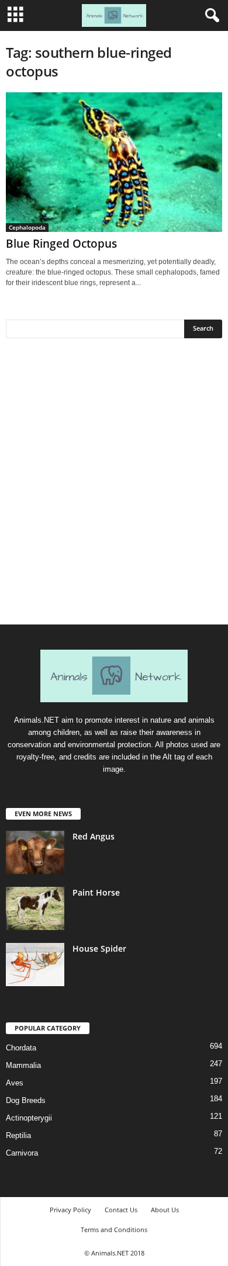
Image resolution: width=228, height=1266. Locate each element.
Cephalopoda (27, 227)
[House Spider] (35, 965)
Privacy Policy (70, 1209)
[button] (210, 16)
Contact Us (121, 1209)
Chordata (21, 1047)
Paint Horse (96, 892)
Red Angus (93, 836)
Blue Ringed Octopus (61, 243)
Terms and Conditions (114, 1229)
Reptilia (18, 1135)
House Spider (99, 948)
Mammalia (23, 1065)
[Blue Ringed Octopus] (114, 162)
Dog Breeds (26, 1100)
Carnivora (22, 1153)
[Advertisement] (114, 485)
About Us (165, 1209)
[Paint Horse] (35, 909)
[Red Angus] (35, 853)
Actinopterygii (29, 1118)
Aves (14, 1082)
